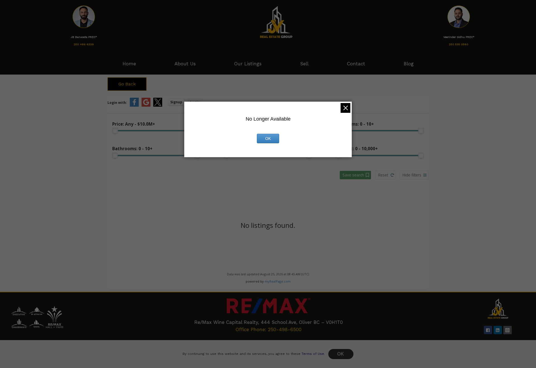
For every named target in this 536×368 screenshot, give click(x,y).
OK (340, 354)
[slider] (115, 130)
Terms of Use (313, 354)
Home (129, 63)
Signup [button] (176, 102)
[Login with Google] (146, 105)
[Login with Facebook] (134, 105)
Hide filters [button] (412, 175)
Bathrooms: (132, 148)
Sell (304, 63)
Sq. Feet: (357, 148)
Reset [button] (383, 175)
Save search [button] (353, 175)
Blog (409, 63)
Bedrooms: (355, 124)
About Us (185, 63)
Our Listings (248, 63)
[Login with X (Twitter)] (157, 105)
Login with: (117, 102)
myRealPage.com (278, 281)
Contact (356, 63)
